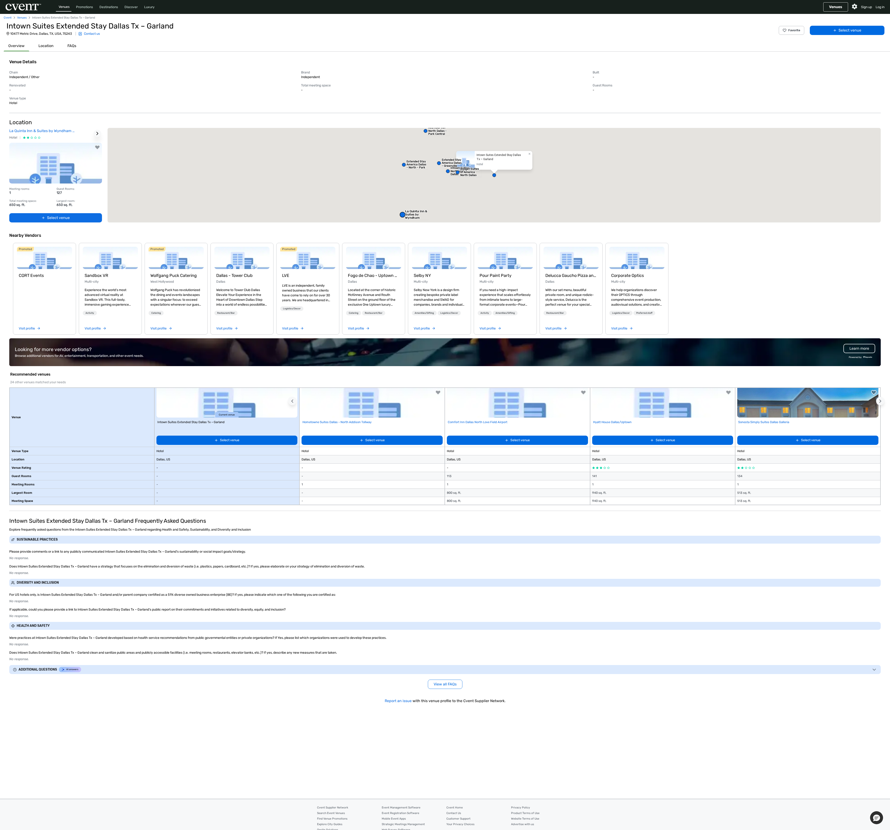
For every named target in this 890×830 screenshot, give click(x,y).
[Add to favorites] (97, 147)
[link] (44, 258)
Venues (64, 7)
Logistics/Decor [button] (292, 308)
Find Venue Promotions (332, 818)
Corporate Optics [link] (627, 275)
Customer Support (458, 818)
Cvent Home (454, 807)
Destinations (108, 7)
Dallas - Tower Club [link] (234, 275)
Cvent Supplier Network (332, 807)
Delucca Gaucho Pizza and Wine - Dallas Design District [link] (571, 275)
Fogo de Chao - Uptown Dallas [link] (373, 275)
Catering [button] (156, 313)
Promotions (84, 7)
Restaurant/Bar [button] (226, 313)
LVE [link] (285, 275)
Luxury (149, 7)
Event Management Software (401, 807)
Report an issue (398, 701)
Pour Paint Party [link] (496, 275)
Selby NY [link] (422, 275)
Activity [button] (90, 313)
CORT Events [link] (31, 275)
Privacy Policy (520, 807)
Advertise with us (522, 824)
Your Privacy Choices (460, 824)
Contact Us (453, 813)
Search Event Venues (331, 813)
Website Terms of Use (525, 818)
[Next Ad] (97, 133)
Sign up (866, 7)
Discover (131, 7)
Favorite (794, 30)
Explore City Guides (329, 824)
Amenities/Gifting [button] (424, 313)
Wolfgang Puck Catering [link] (173, 275)
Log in (880, 7)
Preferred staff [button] (644, 313)
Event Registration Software (400, 813)
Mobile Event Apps (394, 818)
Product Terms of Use (525, 813)
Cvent (8, 17)
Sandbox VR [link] (96, 275)
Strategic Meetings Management (403, 824)
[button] (494, 175)
